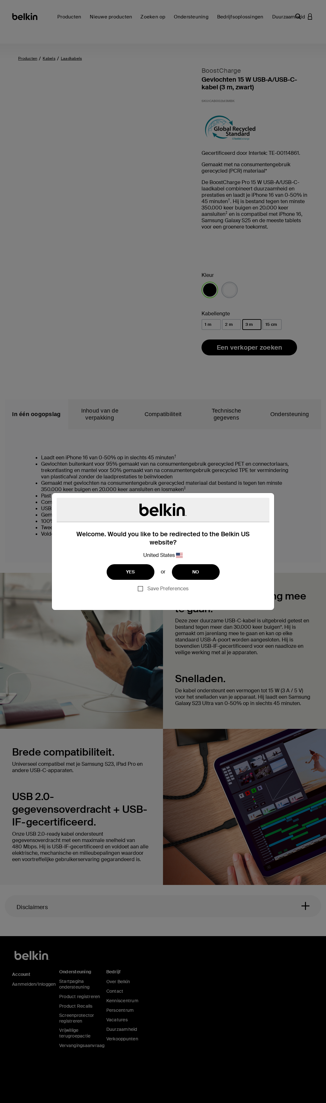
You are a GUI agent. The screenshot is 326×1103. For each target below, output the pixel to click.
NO (195, 572)
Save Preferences (167, 588)
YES (130, 572)
